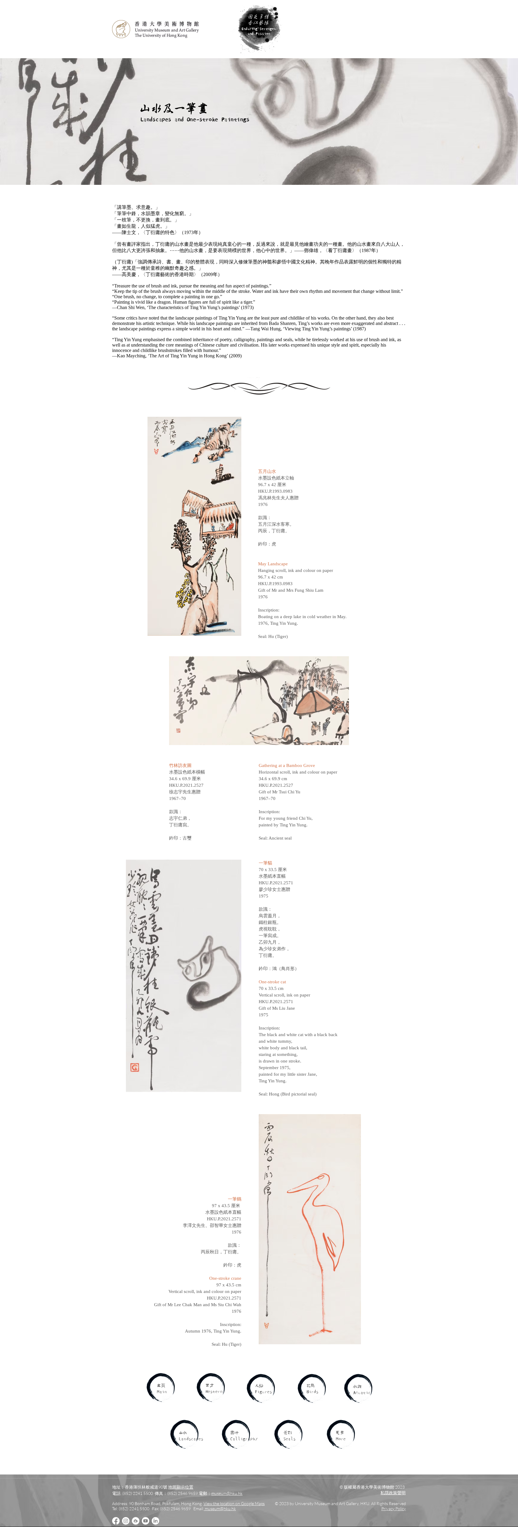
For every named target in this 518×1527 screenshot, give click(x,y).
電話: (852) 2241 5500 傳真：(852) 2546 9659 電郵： (161, 1493)
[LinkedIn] (155, 1521)
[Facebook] (116, 1521)
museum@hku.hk (227, 1493)
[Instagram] (126, 1521)
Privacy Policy (393, 1508)
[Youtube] (145, 1521)
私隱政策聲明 (393, 1492)
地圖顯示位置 (180, 1486)
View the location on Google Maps (234, 1503)
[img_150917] (135, 1521)
